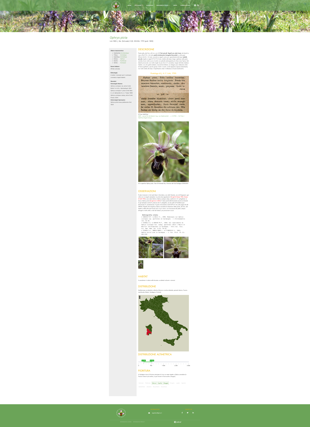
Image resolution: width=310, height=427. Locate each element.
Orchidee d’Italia (162, 5)
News (175, 5)
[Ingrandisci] (187, 78)
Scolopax (123, 63)
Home (129, 5)
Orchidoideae (125, 53)
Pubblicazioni (185, 5)
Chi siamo (138, 5)
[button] (198, 5)
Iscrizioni (149, 5)
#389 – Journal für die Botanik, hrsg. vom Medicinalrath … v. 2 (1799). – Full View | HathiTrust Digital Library (161, 117)
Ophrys (122, 59)
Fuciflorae (123, 61)
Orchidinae (123, 57)
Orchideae (123, 55)
